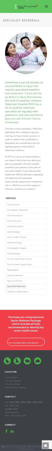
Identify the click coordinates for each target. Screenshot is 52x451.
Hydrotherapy (13, 232)
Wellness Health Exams (17, 291)
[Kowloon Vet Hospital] (26, 6)
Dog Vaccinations (15, 226)
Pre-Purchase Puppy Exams (19, 264)
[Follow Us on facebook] (6, 431)
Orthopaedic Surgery (17, 248)
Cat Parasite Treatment (17, 210)
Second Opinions (15, 275)
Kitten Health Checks (17, 237)
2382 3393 (26, 402)
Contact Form (11, 409)
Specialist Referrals (16, 286)
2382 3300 (38, 402)
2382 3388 (14, 402)
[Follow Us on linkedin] (12, 431)
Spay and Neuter (15, 281)
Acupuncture (13, 204)
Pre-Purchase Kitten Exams (19, 259)
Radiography (13, 270)
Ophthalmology (14, 242)
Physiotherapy (13, 253)
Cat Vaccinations (15, 215)
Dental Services (14, 221)
